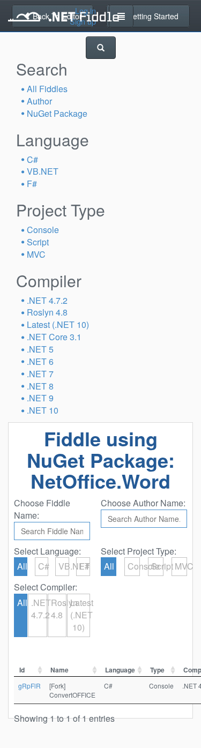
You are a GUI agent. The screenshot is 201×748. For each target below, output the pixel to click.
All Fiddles (47, 89)
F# (32, 183)
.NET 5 (40, 349)
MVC (36, 254)
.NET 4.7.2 (47, 300)
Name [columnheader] (59, 670)
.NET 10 (42, 410)
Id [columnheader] (22, 670)
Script (38, 242)
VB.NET (42, 171)
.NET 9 (40, 398)
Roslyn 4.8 (47, 312)
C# (32, 159)
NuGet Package (57, 113)
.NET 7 (40, 374)
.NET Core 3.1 (54, 337)
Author (39, 101)
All (22, 566)
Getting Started (151, 16)
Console (43, 229)
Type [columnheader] (157, 670)
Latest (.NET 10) (58, 324)
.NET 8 (40, 386)
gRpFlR (29, 685)
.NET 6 (40, 361)
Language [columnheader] (120, 670)
